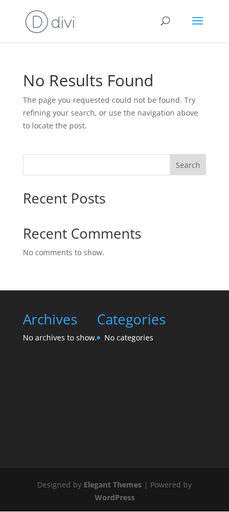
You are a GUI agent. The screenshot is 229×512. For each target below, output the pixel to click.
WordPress (115, 497)
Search (188, 165)
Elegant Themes (113, 485)
